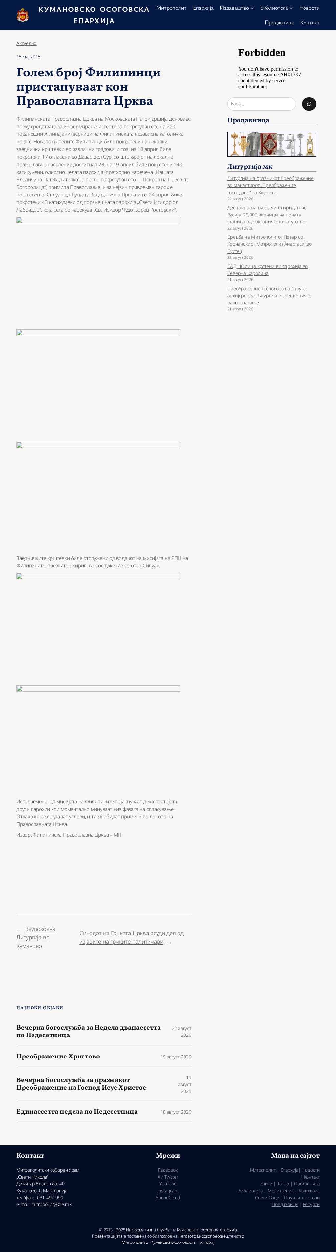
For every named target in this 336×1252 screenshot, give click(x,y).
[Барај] (309, 104)
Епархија (289, 1170)
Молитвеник (281, 1190)
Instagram (167, 1190)
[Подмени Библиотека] (291, 7)
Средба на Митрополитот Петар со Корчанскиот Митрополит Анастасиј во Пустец (269, 244)
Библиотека (251, 1190)
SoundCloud (168, 1197)
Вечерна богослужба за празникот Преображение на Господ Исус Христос (81, 1084)
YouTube (167, 1183)
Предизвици (285, 1204)
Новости (311, 1170)
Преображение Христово (58, 1056)
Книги (266, 1183)
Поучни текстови (302, 1197)
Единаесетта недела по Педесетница (77, 1112)
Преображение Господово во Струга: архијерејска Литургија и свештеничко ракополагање (269, 295)
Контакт (312, 1177)
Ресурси (311, 1204)
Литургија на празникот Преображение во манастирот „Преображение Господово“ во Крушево (270, 185)
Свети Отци (267, 1197)
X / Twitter (168, 1177)
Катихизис (309, 1190)
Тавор (283, 1183)
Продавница (307, 1183)
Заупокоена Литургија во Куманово (35, 937)
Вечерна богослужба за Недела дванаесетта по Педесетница (88, 1031)
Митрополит (263, 1170)
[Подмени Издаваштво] (252, 7)
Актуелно (26, 43)
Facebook (168, 1170)
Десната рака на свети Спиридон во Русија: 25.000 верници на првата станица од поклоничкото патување (266, 214)
